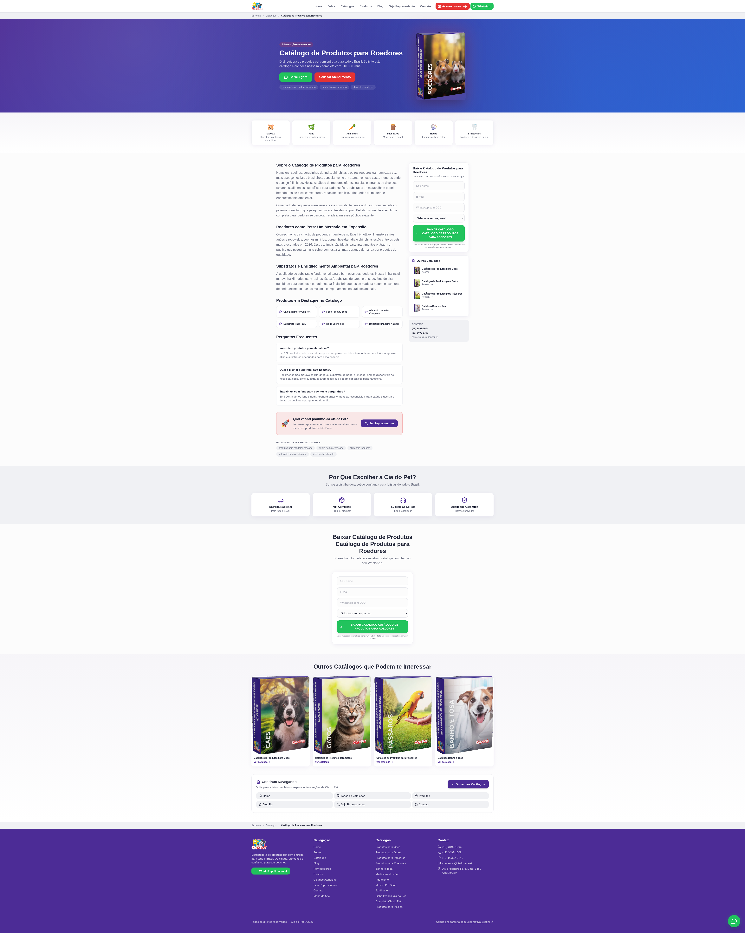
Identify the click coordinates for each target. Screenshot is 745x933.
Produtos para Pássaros (390, 857)
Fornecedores (322, 868)
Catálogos (347, 6)
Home (318, 6)
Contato (425, 6)
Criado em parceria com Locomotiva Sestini (463, 921)
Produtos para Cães (388, 846)
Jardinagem (383, 890)
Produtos (366, 6)
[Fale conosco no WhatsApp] (734, 921)
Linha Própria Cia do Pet (391, 895)
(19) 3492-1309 (420, 332)
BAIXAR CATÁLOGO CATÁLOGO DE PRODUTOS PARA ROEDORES (440, 233)
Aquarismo (382, 879)
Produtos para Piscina (389, 906)
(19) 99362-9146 (452, 857)
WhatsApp (484, 6)
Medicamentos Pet (387, 874)
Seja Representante (402, 6)
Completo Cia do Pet (388, 901)
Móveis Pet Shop (386, 885)
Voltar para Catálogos (470, 784)
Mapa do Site (322, 895)
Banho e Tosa (384, 868)
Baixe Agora (298, 77)
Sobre (331, 6)
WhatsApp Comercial (273, 871)
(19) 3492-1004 (420, 328)
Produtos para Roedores (391, 863)
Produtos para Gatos (388, 852)
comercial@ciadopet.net (424, 337)
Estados (318, 874)
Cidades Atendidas (325, 879)
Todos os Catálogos (353, 795)
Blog (380, 6)
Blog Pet (268, 804)
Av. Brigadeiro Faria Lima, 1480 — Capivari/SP (463, 870)
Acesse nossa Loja (454, 6)
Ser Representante (381, 423)
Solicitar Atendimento (335, 77)
